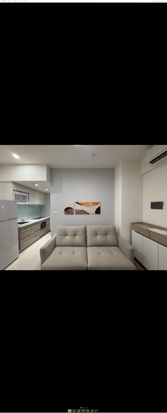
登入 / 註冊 (163, 1)
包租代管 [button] (9, 1)
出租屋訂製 (15, 1)
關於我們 (20, 1)
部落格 (25, 1)
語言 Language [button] (156, 1)
